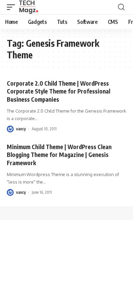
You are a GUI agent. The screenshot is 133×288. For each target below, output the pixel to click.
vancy (21, 128)
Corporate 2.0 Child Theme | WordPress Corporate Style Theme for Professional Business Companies (58, 91)
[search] (121, 7)
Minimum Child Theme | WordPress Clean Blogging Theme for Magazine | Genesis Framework (59, 155)
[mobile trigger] (12, 7)
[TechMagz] (28, 7)
